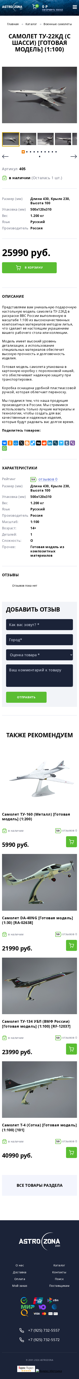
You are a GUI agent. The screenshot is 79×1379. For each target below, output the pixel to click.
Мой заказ (19, 1286)
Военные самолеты (58, 24)
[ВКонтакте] (4, 443)
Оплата (19, 1279)
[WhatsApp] (4, 448)
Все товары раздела (40, 1185)
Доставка (19, 1272)
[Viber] (72, 443)
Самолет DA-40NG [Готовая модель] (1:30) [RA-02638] (37, 920)
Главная (13, 24)
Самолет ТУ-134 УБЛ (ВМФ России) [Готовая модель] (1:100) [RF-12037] (36, 1023)
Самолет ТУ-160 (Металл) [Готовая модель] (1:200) (36, 816)
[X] (21, 443)
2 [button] (26, 151)
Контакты (59, 1272)
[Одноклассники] (10, 443)
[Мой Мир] (15, 443)
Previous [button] (5, 156)
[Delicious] (32, 443)
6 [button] (41, 151)
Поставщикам (59, 1286)
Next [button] (73, 156)
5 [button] (37, 151)
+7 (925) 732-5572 (44, 1339)
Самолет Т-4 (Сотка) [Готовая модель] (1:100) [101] (39, 1127)
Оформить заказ (52, 9)
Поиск (59, 1279)
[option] (39, 95)
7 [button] (45, 151)
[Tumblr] (66, 443)
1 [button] (23, 151)
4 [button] (34, 151)
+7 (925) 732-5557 (44, 1330)
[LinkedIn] (49, 443)
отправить (26, 697)
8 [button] (48, 151)
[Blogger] (27, 443)
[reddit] (44, 443)
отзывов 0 (48, 479)
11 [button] (39, 156)
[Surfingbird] (61, 443)
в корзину (33, 267)
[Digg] (38, 443)
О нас (20, 1265)
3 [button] (30, 151)
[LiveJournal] (55, 443)
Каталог (31, 24)
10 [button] (56, 151)
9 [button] (52, 151)
